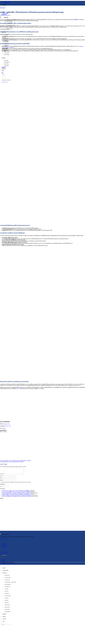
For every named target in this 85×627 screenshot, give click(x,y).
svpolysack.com (6, 423)
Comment (2, 473)
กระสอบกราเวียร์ (7, 607)
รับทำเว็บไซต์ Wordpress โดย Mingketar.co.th (8, 563)
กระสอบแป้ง (6, 41)
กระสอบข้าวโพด (7, 579)
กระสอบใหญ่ (7, 593)
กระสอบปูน (6, 598)
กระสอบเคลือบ (7, 609)
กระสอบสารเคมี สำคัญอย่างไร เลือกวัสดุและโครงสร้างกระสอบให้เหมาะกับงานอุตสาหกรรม (17, 496)
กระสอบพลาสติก (5, 570)
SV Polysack (18, 388)
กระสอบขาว (7, 591)
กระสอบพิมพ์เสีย (7, 611)
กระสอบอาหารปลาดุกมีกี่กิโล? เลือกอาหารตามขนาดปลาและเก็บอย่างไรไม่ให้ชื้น (16, 491)
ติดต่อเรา (4, 616)
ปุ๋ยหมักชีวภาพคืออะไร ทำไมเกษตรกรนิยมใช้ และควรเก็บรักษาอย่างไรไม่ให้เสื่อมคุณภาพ (17, 495)
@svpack (4, 428)
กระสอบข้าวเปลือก (9, 21)
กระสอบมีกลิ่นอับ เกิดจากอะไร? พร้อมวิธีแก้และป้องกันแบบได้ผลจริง (12, 461)
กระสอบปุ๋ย (81, 46)
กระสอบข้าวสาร (11, 47)
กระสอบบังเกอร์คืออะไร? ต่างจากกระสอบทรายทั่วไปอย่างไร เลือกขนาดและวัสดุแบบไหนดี (17, 492)
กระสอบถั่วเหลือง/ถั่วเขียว (10, 25)
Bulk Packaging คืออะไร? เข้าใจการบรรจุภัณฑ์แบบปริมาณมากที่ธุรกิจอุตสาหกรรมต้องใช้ (15, 460)
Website (1, 480)
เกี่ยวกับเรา (4, 614)
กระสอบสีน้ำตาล (7, 586)
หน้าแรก (4, 568)
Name (1, 475)
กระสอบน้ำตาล (6, 45)
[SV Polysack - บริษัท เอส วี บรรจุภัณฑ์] (2, 7)
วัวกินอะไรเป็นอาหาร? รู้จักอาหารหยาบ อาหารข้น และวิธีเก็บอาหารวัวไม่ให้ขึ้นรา (16, 490)
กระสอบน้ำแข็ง (7, 604)
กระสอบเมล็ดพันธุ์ (7, 584)
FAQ (3, 621)
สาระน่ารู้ (4, 619)
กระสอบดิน (6, 588)
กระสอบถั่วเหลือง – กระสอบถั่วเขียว (10, 582)
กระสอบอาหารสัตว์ (5, 47)
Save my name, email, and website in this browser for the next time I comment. (16, 482)
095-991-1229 (8, 426)
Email (1, 477)
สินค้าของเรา (4, 14)
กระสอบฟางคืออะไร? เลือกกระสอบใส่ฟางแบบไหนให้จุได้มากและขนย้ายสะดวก (15, 494)
